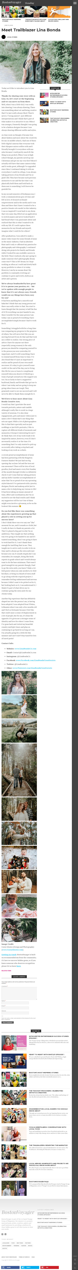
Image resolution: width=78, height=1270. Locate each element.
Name (4, 1001)
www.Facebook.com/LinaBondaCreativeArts (35, 660)
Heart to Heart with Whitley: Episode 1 (46, 1054)
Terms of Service (24, 1257)
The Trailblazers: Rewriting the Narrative (48, 1145)
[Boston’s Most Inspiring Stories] (14, 1086)
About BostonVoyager (9, 1257)
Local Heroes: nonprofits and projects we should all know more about (48, 1164)
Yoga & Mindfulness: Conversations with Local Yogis (47, 1128)
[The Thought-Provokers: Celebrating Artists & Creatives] (14, 1104)
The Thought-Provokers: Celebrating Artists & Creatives (46, 1092)
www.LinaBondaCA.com (25, 648)
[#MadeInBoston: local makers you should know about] (14, 1122)
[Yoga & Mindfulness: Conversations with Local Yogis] (14, 1141)
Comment (5, 986)
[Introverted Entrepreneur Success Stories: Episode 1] (14, 1050)
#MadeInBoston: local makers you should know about (48, 1110)
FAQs (33, 1257)
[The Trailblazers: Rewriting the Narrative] (14, 1159)
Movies (30, 1245)
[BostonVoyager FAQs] (14, 1195)
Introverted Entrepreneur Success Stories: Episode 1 (49, 1037)
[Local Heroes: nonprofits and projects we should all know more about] (14, 1177)
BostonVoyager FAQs (39, 1182)
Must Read (20, 1243)
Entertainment (6, 1245)
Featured (28, 1243)
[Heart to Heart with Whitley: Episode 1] (14, 1068)
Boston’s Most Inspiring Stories (43, 1073)
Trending (16, 1245)
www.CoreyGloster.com (12, 950)
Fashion (23, 1245)
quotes (4, 1248)
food (13, 1243)
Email (3, 1006)
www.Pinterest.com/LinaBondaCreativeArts (32, 668)
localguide (5, 1243)
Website (4, 1011)
